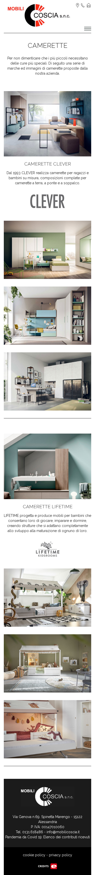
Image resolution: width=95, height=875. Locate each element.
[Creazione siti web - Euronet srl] (47, 866)
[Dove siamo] (77, 5)
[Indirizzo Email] (88, 5)
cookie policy (34, 855)
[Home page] (39, 15)
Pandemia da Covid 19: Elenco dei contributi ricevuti (47, 837)
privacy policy (60, 855)
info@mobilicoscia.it (63, 832)
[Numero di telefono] (82, 5)
